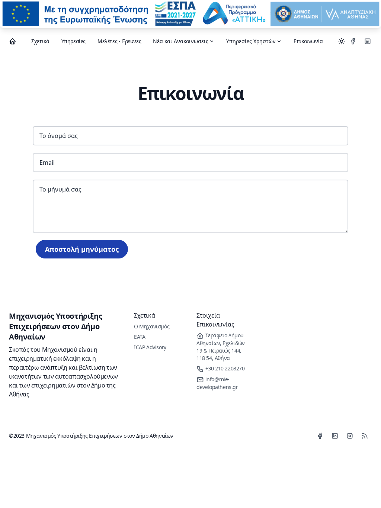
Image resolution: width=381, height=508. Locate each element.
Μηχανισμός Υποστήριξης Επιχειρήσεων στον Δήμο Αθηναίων (55, 326)
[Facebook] (352, 41)
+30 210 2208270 (224, 368)
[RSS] (364, 435)
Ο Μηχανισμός (151, 326)
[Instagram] (349, 435)
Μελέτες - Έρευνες (119, 41)
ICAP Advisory (150, 347)
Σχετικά (40, 41)
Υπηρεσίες (73, 41)
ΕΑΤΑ (139, 336)
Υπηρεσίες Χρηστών (251, 41)
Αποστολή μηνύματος (82, 249)
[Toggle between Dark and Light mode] (341, 41)
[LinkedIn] (367, 41)
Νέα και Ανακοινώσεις (180, 41)
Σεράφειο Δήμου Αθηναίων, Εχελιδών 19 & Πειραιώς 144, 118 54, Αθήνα (220, 346)
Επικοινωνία (308, 41)
